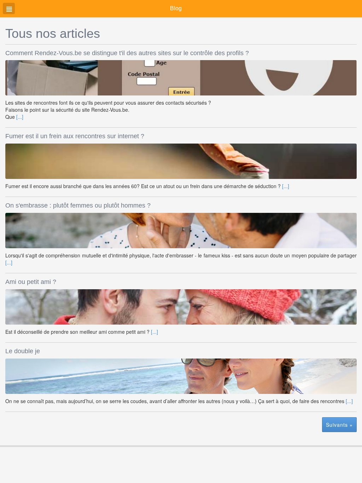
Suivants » (339, 424)
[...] (19, 116)
